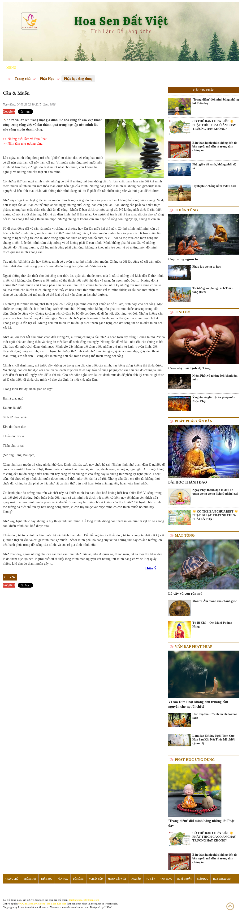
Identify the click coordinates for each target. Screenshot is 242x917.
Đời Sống (78, 879)
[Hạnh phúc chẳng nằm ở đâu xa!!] (179, 192)
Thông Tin (30, 879)
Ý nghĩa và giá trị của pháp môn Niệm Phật (213, 399)
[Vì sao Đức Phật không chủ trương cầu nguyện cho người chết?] (203, 674)
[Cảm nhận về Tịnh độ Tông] (203, 340)
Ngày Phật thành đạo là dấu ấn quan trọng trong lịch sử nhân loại (215, 491)
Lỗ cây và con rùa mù (185, 593)
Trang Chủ (11, 879)
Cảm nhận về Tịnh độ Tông (189, 368)
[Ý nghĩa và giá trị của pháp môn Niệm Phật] (179, 403)
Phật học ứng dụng (78, 78)
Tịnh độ (182, 312)
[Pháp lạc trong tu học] (179, 272)
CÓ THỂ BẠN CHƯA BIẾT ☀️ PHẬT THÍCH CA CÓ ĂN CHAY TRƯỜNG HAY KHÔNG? (214, 124)
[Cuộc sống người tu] (203, 234)
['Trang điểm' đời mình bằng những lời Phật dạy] (179, 109)
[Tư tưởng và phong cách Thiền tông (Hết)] (179, 294)
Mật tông (185, 535)
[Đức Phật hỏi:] (179, 719)
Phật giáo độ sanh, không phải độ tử (214, 166)
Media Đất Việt (117, 879)
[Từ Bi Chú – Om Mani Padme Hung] (179, 632)
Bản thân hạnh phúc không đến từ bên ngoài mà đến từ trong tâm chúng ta (214, 146)
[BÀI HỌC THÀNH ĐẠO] (203, 451)
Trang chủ (22, 78)
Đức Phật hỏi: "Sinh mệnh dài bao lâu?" (215, 715)
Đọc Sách (11, 888)
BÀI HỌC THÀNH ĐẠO (187, 482)
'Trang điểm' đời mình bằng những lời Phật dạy (215, 101)
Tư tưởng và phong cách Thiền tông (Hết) (212, 290)
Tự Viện (150, 879)
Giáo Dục (202, 879)
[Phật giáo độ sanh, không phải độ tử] (179, 169)
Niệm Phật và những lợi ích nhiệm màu (215, 377)
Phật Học (47, 78)
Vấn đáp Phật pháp (193, 646)
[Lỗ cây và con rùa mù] (203, 564)
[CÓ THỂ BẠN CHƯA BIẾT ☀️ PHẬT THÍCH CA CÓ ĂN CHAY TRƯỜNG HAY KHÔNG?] (179, 127)
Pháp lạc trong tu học (206, 266)
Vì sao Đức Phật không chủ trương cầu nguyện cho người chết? (198, 704)
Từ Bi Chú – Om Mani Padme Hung (212, 624)
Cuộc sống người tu (183, 259)
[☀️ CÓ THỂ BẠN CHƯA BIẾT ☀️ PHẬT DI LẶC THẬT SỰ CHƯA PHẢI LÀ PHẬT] (179, 517)
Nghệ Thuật (184, 879)
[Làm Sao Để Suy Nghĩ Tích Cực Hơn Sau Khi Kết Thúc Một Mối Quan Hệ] (179, 740)
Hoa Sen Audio (222, 879)
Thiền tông (186, 210)
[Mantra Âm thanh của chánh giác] (179, 610)
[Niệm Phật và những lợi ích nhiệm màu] (179, 381)
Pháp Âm (136, 879)
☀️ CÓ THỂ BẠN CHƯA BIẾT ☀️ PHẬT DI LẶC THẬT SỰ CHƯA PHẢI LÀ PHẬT (215, 515)
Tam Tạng (166, 879)
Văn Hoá (62, 879)
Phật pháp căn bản (193, 421)
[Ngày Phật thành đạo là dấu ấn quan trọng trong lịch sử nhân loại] (179, 499)
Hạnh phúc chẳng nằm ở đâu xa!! (214, 186)
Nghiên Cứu (96, 879)
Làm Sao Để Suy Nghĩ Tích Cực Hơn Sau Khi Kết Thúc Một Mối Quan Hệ (213, 739)
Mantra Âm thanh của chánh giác (214, 601)
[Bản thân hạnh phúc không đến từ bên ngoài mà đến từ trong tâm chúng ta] (179, 156)
